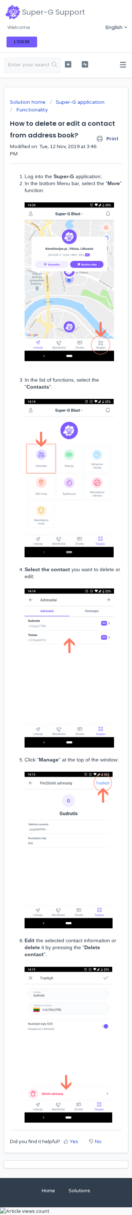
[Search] (54, 65)
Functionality (32, 110)
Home (48, 1191)
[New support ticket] (68, 64)
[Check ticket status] (85, 64)
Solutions (79, 1191)
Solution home (28, 102)
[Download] (52, 619)
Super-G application (80, 102)
